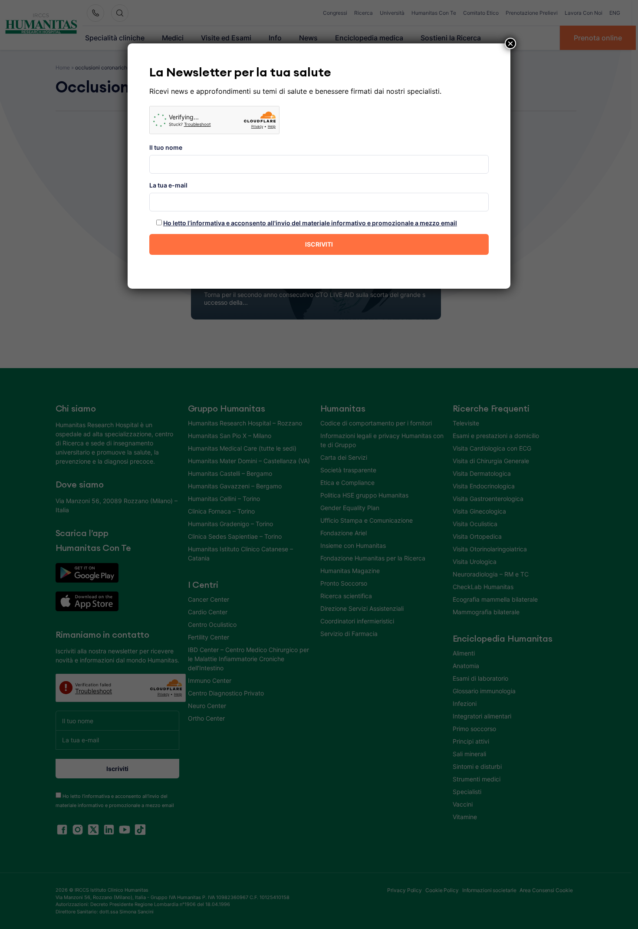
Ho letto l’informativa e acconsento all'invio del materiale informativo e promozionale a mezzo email (310, 223)
